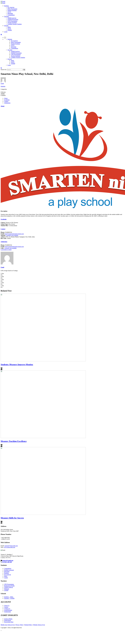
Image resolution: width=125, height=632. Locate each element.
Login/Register (8, 610)
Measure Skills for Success (12, 518)
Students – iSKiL (8, 597)
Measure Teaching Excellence (14, 441)
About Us (6, 605)
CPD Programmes (12, 21)
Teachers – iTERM (9, 598)
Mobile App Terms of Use (8, 624)
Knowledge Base (8, 622)
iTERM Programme (12, 19)
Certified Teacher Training (14, 24)
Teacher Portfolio (12, 22)
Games (6, 577)
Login (5, 31)
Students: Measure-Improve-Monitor (17, 364)
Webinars (6, 589)
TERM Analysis (11, 18)
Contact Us (7, 608)
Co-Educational (9, 225)
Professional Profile (9, 585)
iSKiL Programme (12, 9)
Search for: (4, 69)
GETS (9, 12)
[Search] (24, 70)
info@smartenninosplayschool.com (14, 234)
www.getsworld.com (9, 547)
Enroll (2, 93)
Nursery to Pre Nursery (9, 222)
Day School (8, 224)
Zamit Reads (7, 620)
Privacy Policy (19, 624)
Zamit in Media (8, 619)
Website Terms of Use (39, 624)
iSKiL (9, 27)
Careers (6, 607)
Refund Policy (28, 624)
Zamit (2, 83)
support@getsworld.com (11, 545)
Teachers (6, 16)
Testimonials (7, 611)
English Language (9, 570)
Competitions (11, 15)
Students (6, 6)
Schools (6, 25)
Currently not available (12, 235)
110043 (6, 238)
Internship (10, 13)
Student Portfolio (12, 10)
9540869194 (6, 232)
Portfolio (6, 573)
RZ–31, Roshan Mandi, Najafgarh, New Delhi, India (18, 237)
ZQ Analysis (10, 7)
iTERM (9, 30)
